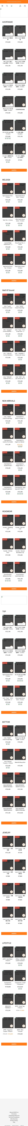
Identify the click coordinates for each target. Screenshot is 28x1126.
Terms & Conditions (14, 1117)
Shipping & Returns (14, 1115)
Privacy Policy (14, 1120)
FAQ (14, 1122)
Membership (14, 1119)
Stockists (14, 1114)
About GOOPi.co (14, 1112)
